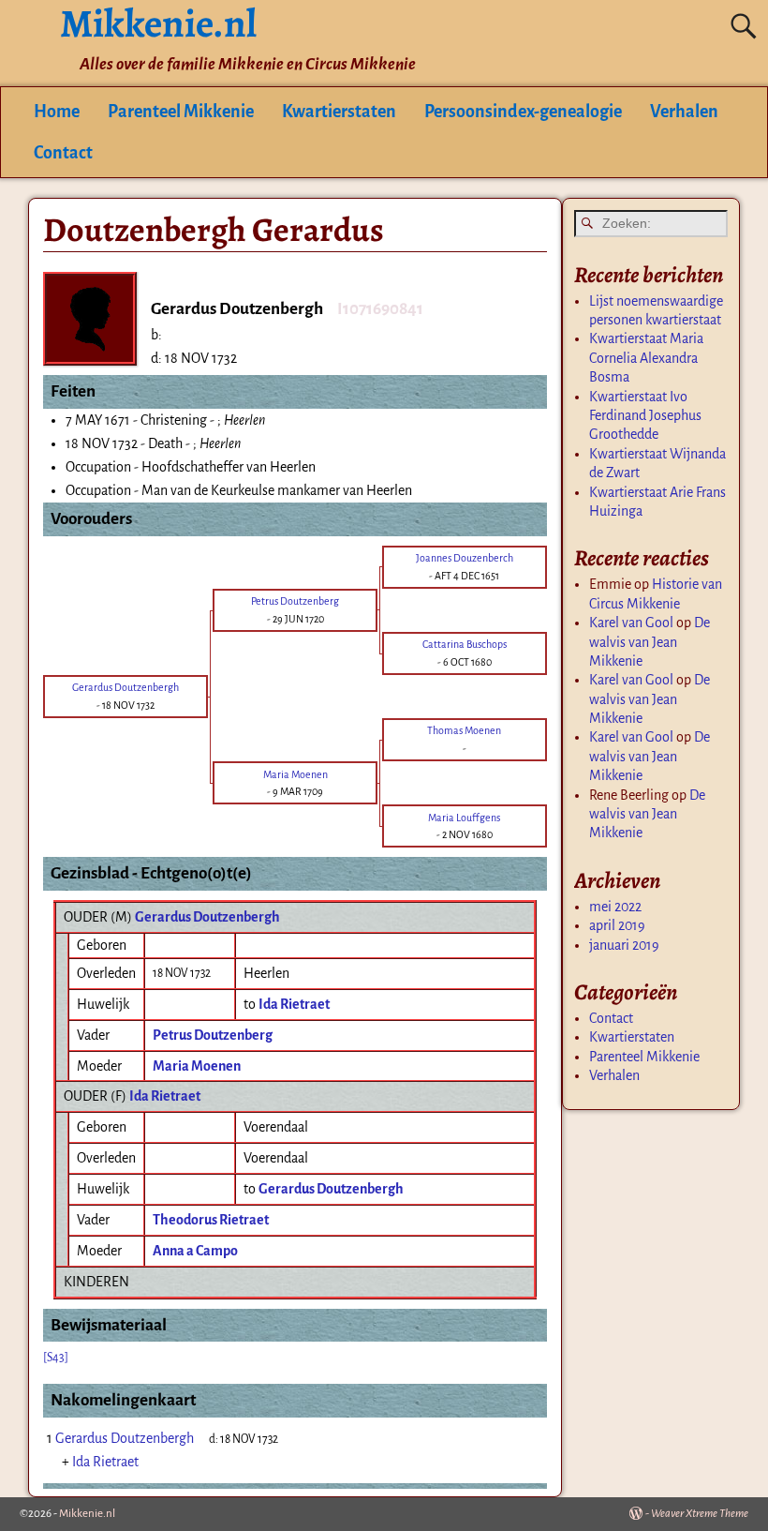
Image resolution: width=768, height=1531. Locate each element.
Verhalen (684, 111)
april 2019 (617, 925)
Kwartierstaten (339, 111)
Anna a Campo (195, 1250)
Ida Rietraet (164, 1095)
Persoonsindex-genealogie (523, 111)
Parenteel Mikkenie (181, 111)
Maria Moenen (197, 1065)
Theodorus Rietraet (211, 1219)
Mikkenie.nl (87, 1514)
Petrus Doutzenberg (213, 1035)
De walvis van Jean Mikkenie (649, 641)
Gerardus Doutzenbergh (207, 916)
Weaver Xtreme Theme (699, 1514)
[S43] (55, 1357)
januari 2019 (624, 945)
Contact (63, 152)
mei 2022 (615, 906)
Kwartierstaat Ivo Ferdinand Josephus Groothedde (645, 416)
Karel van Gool (631, 622)
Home (57, 111)
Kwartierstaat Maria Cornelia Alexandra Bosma (646, 357)
